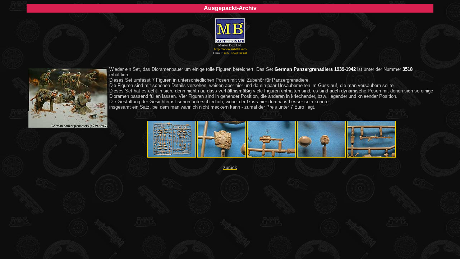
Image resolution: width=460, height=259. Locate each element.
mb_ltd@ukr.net (235, 53)
